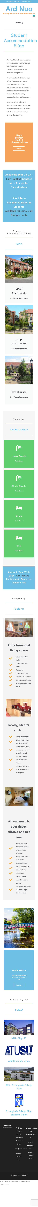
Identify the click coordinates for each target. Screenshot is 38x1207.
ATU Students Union (19, 1060)
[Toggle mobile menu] (34, 16)
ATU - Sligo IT (19, 1038)
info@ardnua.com (27, 1)
